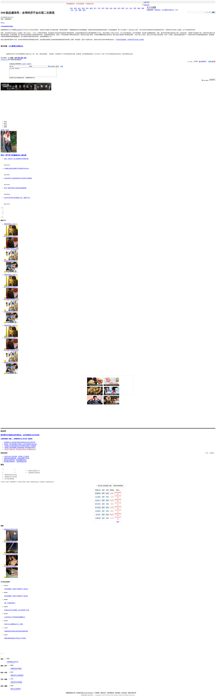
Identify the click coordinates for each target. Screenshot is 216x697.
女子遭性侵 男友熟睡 (10, 566)
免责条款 (117, 692)
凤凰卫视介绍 (132, 692)
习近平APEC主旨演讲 (10, 456)
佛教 (80, 10)
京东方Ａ (98, 500)
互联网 (17, 688)
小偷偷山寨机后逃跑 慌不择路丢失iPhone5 (16, 168)
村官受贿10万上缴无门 (11, 236)
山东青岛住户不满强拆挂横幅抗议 (15, 617)
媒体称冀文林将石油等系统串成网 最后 (16, 631)
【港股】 (6, 446)
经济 (16, 58)
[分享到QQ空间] (209, 61)
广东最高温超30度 (21, 461)
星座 (84, 10)
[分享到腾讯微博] (212, 61)
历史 (131, 8)
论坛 (72, 10)
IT (20, 688)
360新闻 (211, 453)
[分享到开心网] (214, 61)
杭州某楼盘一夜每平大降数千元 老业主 (16, 589)
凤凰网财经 (150, 10)
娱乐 (79, 8)
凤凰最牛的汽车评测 (11, 476)
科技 (111, 8)
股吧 (103, 493)
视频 (138, 8)
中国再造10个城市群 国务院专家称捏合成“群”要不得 (19, 442)
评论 (15, 682)
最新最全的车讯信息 (11, 474)
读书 (119, 8)
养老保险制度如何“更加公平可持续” (15, 638)
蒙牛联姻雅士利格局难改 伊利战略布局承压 (22, 447)
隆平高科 (98, 504)
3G (14, 688)
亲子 (95, 8)
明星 (12, 675)
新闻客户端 (90, 3)
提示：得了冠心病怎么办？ (111, 385)
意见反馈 (124, 692)
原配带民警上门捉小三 (11, 224)
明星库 (21, 675)
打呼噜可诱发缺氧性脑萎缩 (111, 403)
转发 (12, 26)
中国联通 (98, 518)
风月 (15, 675)
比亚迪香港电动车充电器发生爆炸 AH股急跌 (22, 446)
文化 (127, 8)
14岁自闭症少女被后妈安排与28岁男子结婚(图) (18, 178)
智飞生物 (98, 507)
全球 (25, 58)
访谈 (17, 682)
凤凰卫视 (146, 5)
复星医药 (98, 493)
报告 (20, 682)
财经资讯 (157, 10)
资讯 (71, 8)
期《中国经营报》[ (10, 603)
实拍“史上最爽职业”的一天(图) (14, 624)
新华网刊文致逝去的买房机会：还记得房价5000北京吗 (20, 435)
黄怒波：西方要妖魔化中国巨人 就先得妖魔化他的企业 (20, 444)
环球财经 (19, 668)
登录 (148, 2)
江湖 (17, 675)
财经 (75, 8)
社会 (17, 661)
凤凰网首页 (71, 3)
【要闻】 (6, 447)
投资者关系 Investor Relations (84, 692)
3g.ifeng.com (4, 59)
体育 (83, 8)
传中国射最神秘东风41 (11, 541)
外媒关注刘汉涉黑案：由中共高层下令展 (17, 610)
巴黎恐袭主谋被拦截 (10, 458)
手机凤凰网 (80, 3)
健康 (91, 8)
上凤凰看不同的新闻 (34, 472)
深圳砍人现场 (5, 130)
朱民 (19, 58)
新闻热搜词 (4, 453)
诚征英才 (103, 692)
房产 (103, 8)
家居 (107, 8)
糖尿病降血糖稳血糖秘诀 (94, 385)
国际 (11, 661)
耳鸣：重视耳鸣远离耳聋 (94, 403)
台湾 (14, 661)
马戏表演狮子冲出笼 (23, 458)
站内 (207, 12)
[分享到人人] (211, 61)
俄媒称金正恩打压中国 (11, 529)
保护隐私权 (110, 692)
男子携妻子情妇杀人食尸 (11, 248)
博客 (142, 8)
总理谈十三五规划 (23, 456)
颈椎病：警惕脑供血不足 (111, 394)
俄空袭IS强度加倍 (9, 461)
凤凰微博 (203, 61)
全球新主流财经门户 (34, 470)
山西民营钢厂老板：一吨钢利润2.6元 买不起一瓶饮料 (16, 438)
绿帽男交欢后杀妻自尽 (11, 261)
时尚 (87, 8)
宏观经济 (13, 668)
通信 (12, 688)
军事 (134, 8)
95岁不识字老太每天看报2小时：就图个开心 (17, 197)
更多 (117, 521)
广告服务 (97, 692)
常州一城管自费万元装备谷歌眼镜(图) (15, 188)
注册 (145, 2)
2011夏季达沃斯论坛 (168, 10)
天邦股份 (98, 511)
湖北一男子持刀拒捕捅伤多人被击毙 (13, 155)
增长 (22, 58)
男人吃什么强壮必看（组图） (95, 394)
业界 (12, 682)
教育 (123, 8)
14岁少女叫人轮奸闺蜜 (11, 554)
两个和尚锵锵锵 (9, 478)
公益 (76, 10)
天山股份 (98, 496)
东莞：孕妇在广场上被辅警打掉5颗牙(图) (16, 158)
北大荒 (98, 514)
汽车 (99, 8)
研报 (107, 493)
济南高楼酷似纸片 (21, 460)
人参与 (3, 26)
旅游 (115, 8)
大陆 (8, 661)
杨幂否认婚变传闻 (9, 460)
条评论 (6, 26)
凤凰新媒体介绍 (70, 692)
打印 (9, 26)
